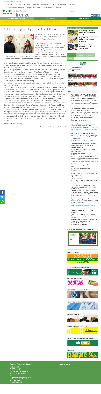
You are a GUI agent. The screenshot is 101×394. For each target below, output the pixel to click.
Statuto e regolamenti (23, 4)
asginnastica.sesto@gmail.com (84, 182)
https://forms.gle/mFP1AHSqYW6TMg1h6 (83, 205)
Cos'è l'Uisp (9, 4)
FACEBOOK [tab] (81, 55)
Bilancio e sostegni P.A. (33, 7)
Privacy (58, 7)
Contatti (58, 24)
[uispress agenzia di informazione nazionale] (82, 343)
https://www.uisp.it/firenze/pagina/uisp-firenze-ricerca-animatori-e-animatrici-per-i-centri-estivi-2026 (84, 129)
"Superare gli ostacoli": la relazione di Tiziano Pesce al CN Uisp (87, 32)
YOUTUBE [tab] (71, 55)
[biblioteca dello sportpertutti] (82, 330)
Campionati (27, 24)
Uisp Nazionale (84, 18)
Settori (79, 21)
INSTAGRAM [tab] (90, 55)
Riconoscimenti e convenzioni (15, 7)
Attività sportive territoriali (16, 18)
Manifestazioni (39, 24)
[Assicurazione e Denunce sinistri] (82, 294)
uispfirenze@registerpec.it (20, 378)
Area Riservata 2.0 (68, 364)
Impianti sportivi (35, 21)
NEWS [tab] (70, 58)
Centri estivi (7, 24)
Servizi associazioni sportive (41, 4)
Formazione (17, 24)
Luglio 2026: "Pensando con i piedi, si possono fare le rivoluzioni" (87, 39)
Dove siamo (23, 21)
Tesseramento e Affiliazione (52, 21)
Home (6, 21)
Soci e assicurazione (59, 4)
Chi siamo (13, 21)
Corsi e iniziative (90, 21)
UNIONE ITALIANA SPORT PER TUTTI (12, 1)
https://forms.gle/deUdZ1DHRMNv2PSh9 (82, 140)
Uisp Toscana (50, 18)
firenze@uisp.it (20, 373)
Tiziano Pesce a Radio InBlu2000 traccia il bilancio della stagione (87, 47)
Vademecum (72, 4)
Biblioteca (50, 24)
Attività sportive (68, 21)
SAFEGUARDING (47, 7)
